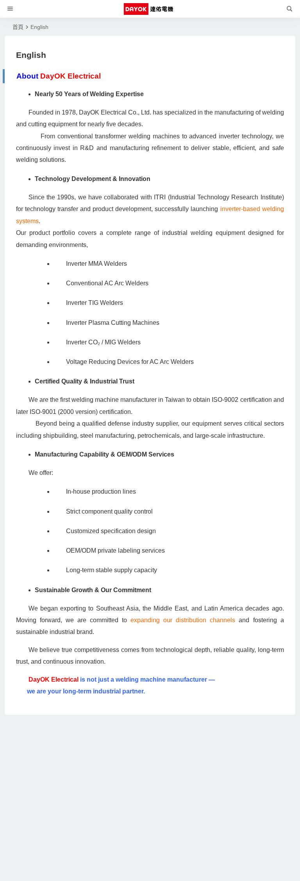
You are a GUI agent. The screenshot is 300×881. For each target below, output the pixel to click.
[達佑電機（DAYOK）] (150, 9)
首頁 (17, 27)
